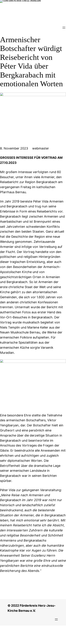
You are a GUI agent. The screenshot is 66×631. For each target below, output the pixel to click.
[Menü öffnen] (64, 28)
